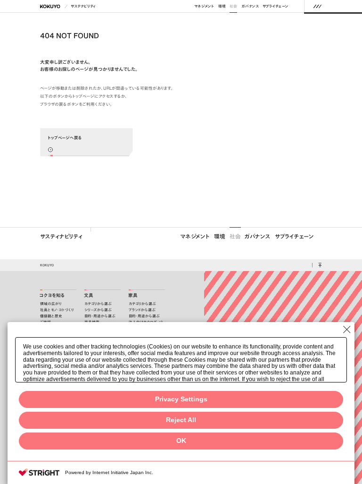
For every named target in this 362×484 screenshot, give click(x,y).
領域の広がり (51, 303)
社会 (233, 6)
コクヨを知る (52, 295)
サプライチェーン (275, 6)
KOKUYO (47, 265)
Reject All (181, 420)
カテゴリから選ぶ (98, 303)
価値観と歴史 (51, 316)
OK (181, 440)
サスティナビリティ (61, 236)
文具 (88, 295)
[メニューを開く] (317, 6)
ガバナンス (250, 6)
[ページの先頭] (320, 265)
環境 (222, 6)
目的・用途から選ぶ (99, 316)
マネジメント (204, 6)
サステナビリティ (83, 6)
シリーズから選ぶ (98, 310)
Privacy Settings (181, 399)
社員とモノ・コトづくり (57, 310)
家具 (133, 295)
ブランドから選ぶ (142, 310)
